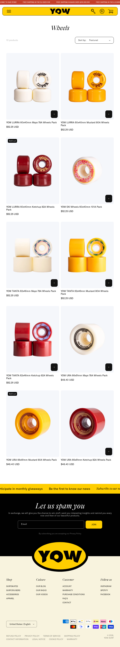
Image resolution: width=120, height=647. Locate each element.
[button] (9, 11)
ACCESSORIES (12, 594)
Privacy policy (32, 636)
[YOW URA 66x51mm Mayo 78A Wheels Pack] (87, 339)
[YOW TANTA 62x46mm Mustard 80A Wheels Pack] (87, 255)
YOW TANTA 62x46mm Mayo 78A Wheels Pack (31, 291)
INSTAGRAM (105, 586)
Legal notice (38, 639)
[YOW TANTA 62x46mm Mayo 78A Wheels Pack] (32, 255)
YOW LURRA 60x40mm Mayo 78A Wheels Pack (31, 122)
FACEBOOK (105, 594)
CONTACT (66, 602)
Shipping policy (72, 636)
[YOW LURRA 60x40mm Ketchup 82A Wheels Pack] (32, 170)
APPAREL (10, 598)
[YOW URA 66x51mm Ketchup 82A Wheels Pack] (87, 423)
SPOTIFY (104, 590)
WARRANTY (67, 590)
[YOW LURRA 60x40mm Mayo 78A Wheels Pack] (32, 86)
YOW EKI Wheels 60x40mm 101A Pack (81, 206)
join (94, 524)
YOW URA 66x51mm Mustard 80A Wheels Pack (31, 459)
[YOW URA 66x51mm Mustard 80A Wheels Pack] (32, 423)
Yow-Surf (109, 638)
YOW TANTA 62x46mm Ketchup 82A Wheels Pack (30, 377)
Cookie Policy (56, 639)
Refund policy (13, 636)
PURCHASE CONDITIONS (73, 594)
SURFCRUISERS (13, 590)
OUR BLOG (41, 586)
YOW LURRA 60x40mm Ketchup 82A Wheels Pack (30, 208)
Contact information (17, 639)
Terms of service (51, 636)
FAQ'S (65, 598)
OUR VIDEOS (42, 594)
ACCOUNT (67, 586)
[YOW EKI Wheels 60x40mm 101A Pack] (87, 170)
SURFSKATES (12, 586)
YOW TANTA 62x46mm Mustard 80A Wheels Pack (84, 292)
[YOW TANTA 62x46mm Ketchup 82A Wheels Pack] (32, 339)
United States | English (20, 624)
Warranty (72, 639)
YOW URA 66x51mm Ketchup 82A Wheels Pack (86, 459)
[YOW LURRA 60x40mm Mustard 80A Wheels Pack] (87, 86)
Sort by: (82, 40)
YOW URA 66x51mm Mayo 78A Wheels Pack (84, 375)
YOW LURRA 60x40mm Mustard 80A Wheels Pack (85, 124)
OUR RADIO (41, 590)
